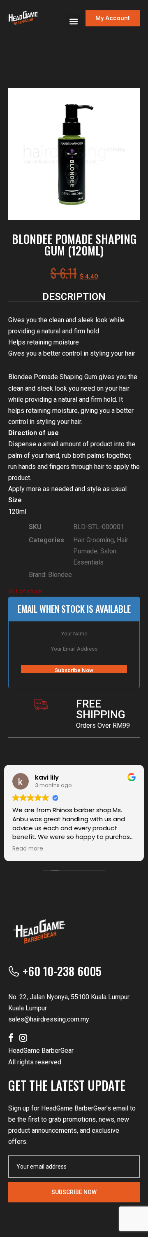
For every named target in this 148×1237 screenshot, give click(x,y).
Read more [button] (27, 849)
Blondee (60, 575)
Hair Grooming (93, 540)
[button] (73, 21)
